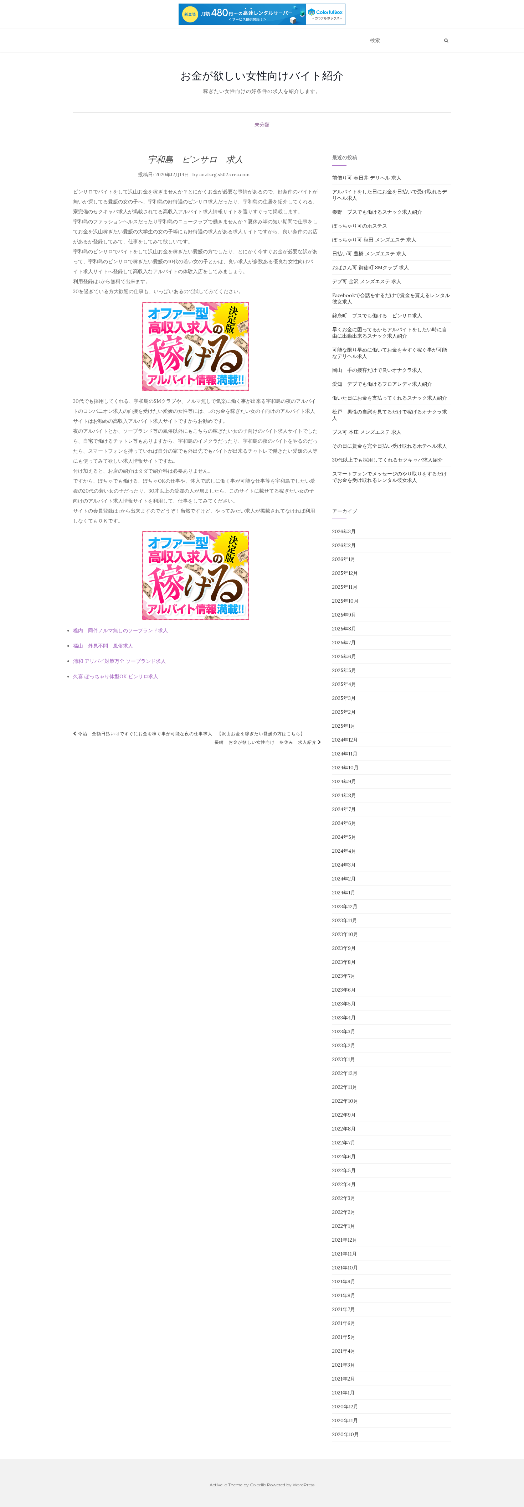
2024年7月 (344, 809)
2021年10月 (345, 1267)
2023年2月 (343, 1045)
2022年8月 (344, 1129)
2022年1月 (343, 1226)
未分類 (262, 124)
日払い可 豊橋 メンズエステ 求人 (369, 253)
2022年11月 (344, 1087)
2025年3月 (344, 698)
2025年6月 (344, 656)
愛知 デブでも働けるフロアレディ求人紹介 (382, 384)
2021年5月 (343, 1337)
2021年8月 (343, 1295)
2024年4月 (344, 851)
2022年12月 (345, 1073)
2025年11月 (345, 587)
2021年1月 (343, 1392)
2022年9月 (344, 1115)
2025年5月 (344, 670)
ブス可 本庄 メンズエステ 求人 (366, 432)
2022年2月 (343, 1212)
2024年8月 (344, 795)
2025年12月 (345, 573)
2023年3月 (343, 1031)
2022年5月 (344, 1170)
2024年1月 (343, 892)
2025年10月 (345, 601)
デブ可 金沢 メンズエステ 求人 (366, 281)
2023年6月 (344, 990)
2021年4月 (343, 1351)
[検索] (446, 40)
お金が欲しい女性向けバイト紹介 (262, 75)
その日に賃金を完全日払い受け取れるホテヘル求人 (389, 446)
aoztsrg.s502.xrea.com (224, 175)
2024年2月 (344, 878)
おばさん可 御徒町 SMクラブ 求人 (370, 267)
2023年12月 (345, 906)
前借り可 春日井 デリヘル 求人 (366, 178)
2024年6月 (344, 823)
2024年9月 (344, 781)
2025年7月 (344, 642)
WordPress (303, 1484)
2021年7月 (343, 1309)
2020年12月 (345, 1406)
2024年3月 (344, 865)
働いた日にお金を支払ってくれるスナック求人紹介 (389, 398)
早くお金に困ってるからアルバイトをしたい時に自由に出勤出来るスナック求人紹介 (389, 332)
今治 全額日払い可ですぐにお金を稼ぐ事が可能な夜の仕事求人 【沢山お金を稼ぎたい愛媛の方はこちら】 (191, 733)
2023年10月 (345, 934)
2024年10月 (345, 767)
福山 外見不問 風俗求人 (103, 646)
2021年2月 (343, 1379)
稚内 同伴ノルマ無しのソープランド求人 (120, 630)
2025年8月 (344, 628)
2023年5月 (344, 1004)
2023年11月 (344, 920)
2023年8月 (344, 962)
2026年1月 (343, 559)
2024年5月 (344, 837)
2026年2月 (344, 545)
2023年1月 (343, 1059)
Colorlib (258, 1484)
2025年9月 (344, 615)
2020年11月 (345, 1420)
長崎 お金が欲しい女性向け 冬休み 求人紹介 (266, 742)
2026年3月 (344, 531)
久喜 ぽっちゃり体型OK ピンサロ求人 (115, 676)
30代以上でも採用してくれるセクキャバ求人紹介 (387, 460)
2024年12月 (345, 740)
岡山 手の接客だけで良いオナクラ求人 (377, 370)
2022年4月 (344, 1184)
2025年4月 (344, 684)
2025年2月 (344, 712)
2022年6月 (344, 1156)
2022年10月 (345, 1101)
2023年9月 (344, 948)
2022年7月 (343, 1142)
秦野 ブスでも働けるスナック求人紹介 (377, 212)
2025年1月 (343, 726)
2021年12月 (344, 1240)
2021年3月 (343, 1365)
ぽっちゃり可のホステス (359, 226)
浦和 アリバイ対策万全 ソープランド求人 (119, 661)
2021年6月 (343, 1323)
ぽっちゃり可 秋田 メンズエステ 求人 (374, 240)
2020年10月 (345, 1434)
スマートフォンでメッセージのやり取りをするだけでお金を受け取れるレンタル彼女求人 (389, 477)
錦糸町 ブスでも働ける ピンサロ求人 (377, 315)
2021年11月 (344, 1254)
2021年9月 (343, 1281)
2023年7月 (343, 976)
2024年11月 (345, 753)
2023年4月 (344, 1017)
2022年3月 (343, 1198)
